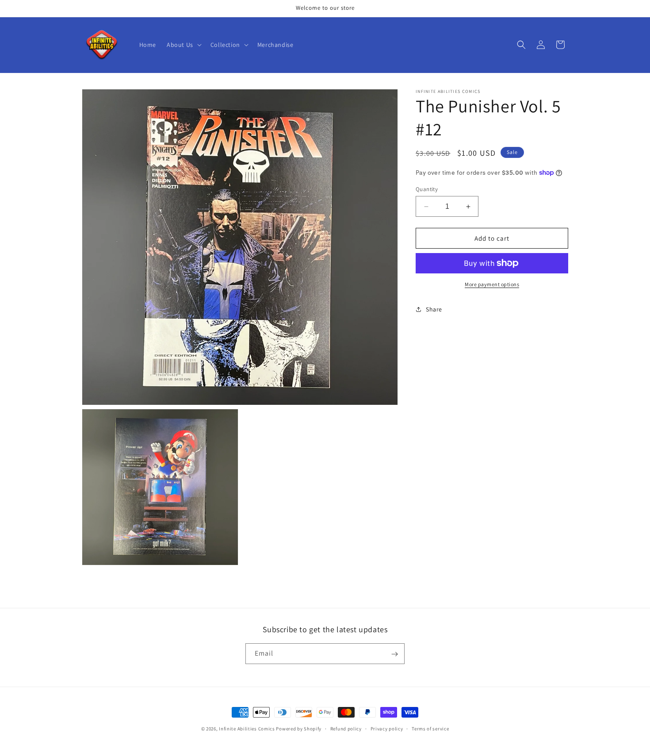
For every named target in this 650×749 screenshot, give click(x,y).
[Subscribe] (394, 654)
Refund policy (346, 728)
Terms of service (430, 728)
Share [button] (434, 309)
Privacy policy (387, 728)
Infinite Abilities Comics (247, 729)
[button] (183, 44)
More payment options (492, 284)
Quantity (427, 189)
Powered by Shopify (298, 729)
